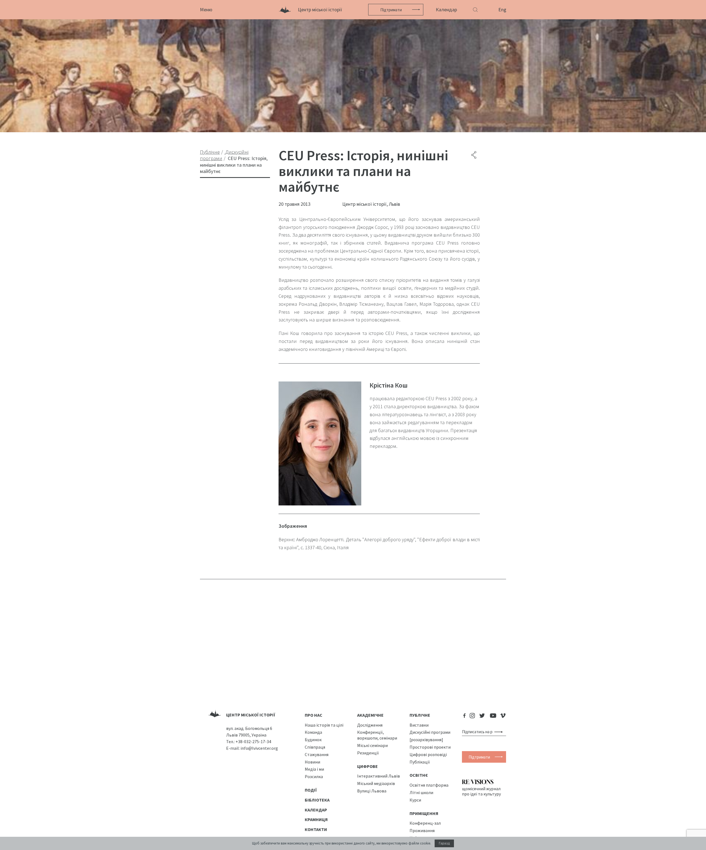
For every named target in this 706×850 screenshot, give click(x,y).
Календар (446, 9)
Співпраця (315, 747)
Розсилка (314, 776)
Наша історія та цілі (324, 725)
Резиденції (368, 753)
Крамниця (316, 819)
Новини (312, 762)
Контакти (316, 829)
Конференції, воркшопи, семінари (377, 735)
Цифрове (367, 766)
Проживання (422, 830)
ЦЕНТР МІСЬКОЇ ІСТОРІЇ (250, 714)
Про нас (313, 715)
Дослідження (370, 725)
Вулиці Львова (371, 791)
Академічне (370, 715)
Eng (502, 9)
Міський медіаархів (376, 783)
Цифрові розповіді (428, 754)
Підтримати (391, 9)
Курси (415, 800)
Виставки (419, 725)
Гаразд (444, 843)
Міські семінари (372, 745)
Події (311, 790)
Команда (313, 732)
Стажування (316, 754)
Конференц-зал (425, 823)
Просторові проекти (430, 747)
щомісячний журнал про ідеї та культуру (481, 791)
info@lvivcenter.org (259, 748)
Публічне (420, 715)
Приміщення (424, 813)
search (499, 732)
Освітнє (419, 775)
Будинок (313, 739)
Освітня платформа (429, 785)
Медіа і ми (314, 769)
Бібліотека (317, 800)
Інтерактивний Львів (378, 776)
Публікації (420, 762)
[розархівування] (426, 739)
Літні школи (421, 792)
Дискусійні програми (430, 732)
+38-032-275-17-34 (253, 741)
